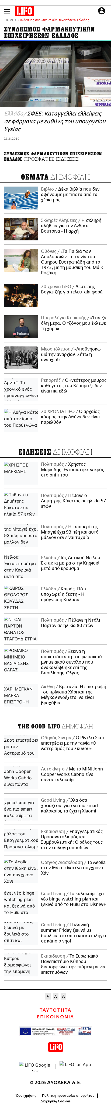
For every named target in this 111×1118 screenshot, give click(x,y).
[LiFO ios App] (76, 1066)
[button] (7, 11)
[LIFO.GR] (24, 12)
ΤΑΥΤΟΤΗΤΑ (55, 1010)
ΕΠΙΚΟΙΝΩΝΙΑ (55, 1017)
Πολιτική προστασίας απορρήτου (68, 1096)
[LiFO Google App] (35, 1066)
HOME (9, 20)
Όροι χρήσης (26, 1096)
